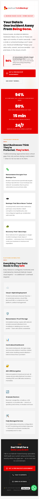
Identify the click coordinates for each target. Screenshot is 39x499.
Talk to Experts (21, 475)
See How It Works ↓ (13, 81)
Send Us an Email (20, 481)
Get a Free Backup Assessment (16, 73)
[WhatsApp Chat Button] (34, 488)
